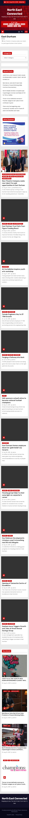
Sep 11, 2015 (7, 633)
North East (5, 24)
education (10, 26)
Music (5, 656)
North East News (19, 176)
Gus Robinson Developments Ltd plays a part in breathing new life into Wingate (13, 540)
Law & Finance (16, 223)
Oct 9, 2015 (7, 499)
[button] (22, 31)
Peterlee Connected (7, 178)
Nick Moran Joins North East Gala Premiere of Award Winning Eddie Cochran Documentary (12, 85)
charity (15, 26)
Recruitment (16, 490)
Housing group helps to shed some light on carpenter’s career (13, 495)
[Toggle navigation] (19, 32)
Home (3, 39)
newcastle (17, 24)
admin (14, 230)
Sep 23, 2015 (7, 545)
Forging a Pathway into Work (13, 357)
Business (11, 24)
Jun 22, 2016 (7, 319)
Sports (4, 395)
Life (21, 223)
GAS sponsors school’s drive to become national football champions (14, 400)
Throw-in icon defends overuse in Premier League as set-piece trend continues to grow (13, 101)
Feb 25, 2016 (7, 452)
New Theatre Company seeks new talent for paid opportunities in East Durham (13, 183)
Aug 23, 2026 (7, 752)
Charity (13, 174)
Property (10, 490)
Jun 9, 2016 (7, 359)
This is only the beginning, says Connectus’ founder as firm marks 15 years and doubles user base (13, 109)
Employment (5, 176)
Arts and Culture (6, 174)
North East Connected (14, 798)
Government (5, 266)
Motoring (23, 24)
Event (19, 26)
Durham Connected (21, 174)
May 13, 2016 (7, 405)
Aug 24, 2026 (7, 683)
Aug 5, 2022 (7, 230)
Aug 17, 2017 (7, 274)
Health (9, 580)
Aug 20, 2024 (7, 187)
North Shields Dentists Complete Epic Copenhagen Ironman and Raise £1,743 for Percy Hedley (14, 93)
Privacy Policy (19, 814)
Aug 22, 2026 (7, 787)
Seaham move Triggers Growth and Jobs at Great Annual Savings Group (14, 628)
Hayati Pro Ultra (10, 814)
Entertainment (11, 311)
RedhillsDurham (17, 187)
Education (10, 355)
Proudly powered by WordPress (10, 810)
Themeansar (14, 811)
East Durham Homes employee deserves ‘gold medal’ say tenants (14, 448)
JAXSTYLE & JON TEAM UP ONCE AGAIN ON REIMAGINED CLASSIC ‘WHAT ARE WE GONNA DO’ (14, 77)
